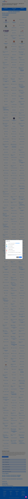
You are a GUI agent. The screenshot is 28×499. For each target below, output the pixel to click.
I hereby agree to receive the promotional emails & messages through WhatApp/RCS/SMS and (15, 254)
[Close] (21, 241)
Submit (20, 257)
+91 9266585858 (17, 243)
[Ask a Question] (26, 497)
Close (17, 257)
